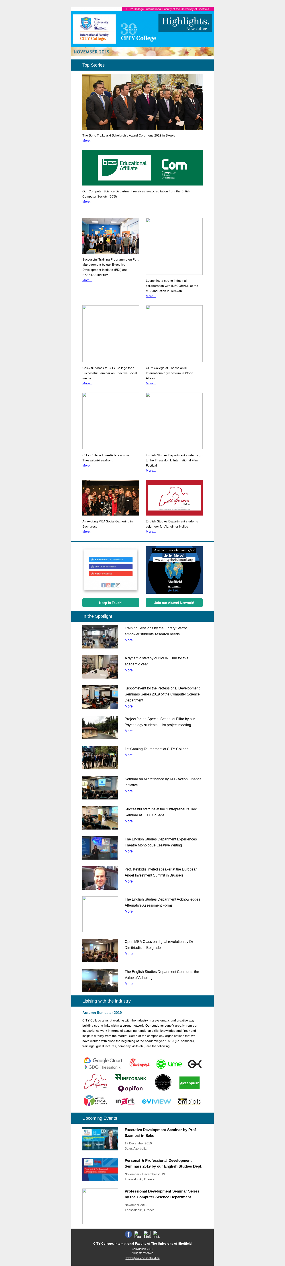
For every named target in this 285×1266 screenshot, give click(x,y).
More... (87, 140)
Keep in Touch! (110, 603)
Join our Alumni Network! (174, 603)
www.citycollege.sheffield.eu (143, 1258)
